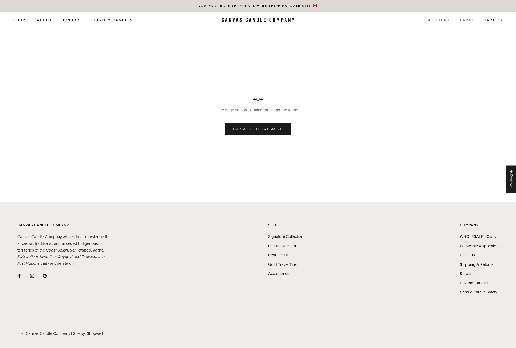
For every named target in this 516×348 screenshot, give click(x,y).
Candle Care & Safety (478, 292)
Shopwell (95, 333)
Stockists (467, 273)
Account (439, 20)
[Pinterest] (45, 275)
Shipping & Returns (476, 264)
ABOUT (44, 20)
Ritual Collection (282, 245)
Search (466, 20)
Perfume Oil (278, 255)
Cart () (493, 20)
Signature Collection (285, 236)
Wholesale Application (479, 245)
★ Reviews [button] (511, 179)
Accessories (278, 273)
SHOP (19, 20)
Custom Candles (474, 283)
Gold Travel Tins (282, 264)
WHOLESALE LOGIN (478, 236)
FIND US (72, 20)
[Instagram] (32, 275)
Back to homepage (258, 129)
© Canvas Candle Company (46, 333)
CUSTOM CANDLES (112, 20)
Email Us (467, 255)
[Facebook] (19, 275)
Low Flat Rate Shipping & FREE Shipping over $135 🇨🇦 (258, 6)
